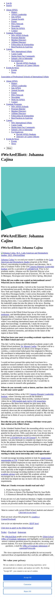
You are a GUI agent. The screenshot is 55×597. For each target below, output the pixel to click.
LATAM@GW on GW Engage (23, 438)
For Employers (17, 61)
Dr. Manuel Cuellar (28, 346)
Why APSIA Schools (19, 35)
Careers (9, 49)
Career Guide (16, 54)
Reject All (27, 591)
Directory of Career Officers (27, 65)
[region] (27, 576)
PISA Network (17, 24)
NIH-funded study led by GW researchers (29, 401)
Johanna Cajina (7, 260)
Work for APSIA (18, 28)
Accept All (27, 577)
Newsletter (15, 26)
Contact (14, 31)
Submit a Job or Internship (21, 58)
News (13, 72)
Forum (14, 21)
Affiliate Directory (18, 42)
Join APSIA (16, 17)
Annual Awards (17, 19)
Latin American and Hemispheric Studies (27, 261)
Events (14, 70)
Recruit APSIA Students (26, 63)
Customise (27, 584)
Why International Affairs (21, 51)
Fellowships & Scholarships (22, 44)
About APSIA (12, 10)
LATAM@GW (32, 269)
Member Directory (18, 40)
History (14, 12)
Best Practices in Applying (22, 47)
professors (5, 314)
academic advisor (8, 474)
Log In (9, 3)
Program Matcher (18, 38)
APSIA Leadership (19, 14)
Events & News (12, 68)
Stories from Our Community (23, 56)
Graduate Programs (14, 33)
